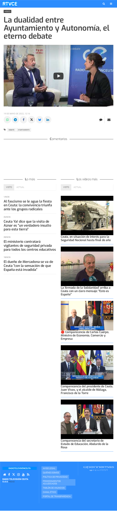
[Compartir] (7, 119)
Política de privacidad (55, 477)
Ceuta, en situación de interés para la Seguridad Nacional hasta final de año (86, 238)
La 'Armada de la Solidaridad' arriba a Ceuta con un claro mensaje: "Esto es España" (85, 291)
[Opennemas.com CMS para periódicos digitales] (98, 468)
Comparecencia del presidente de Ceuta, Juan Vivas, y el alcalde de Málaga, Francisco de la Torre (87, 389)
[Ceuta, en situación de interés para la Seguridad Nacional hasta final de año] (87, 215)
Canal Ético (49, 492)
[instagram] (18, 474)
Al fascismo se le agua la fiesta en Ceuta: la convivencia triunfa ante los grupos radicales (28, 205)
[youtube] (23, 474)
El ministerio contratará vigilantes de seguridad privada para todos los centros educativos (30, 245)
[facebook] (9, 474)
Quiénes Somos (51, 472)
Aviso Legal (49, 468)
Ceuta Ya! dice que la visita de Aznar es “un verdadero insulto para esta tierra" (27, 225)
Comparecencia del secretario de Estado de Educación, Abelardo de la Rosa (84, 444)
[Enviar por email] (109, 119)
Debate (11, 130)
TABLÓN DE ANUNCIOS (54, 488)
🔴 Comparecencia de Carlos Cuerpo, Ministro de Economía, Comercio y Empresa (85, 335)
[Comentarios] (100, 119)
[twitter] (13, 474)
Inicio (11, 481)
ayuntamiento (24, 130)
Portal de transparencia (57, 496)
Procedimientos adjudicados (52, 482)
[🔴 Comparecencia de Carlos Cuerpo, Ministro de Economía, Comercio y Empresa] (87, 315)
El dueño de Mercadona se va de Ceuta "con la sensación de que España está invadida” (28, 266)
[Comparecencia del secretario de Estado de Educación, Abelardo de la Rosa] (87, 419)
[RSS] (28, 474)
